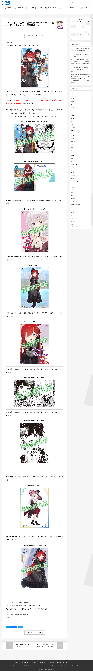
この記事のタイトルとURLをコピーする (34, 35)
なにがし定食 (74, 164)
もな (72, 215)
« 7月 (72, 39)
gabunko (73, 104)
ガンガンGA (86, 7)
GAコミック (75, 7)
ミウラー (73, 138)
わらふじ (73, 218)
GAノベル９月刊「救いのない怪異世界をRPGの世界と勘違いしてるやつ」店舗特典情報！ (80, 69)
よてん (72, 158)
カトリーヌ (73, 187)
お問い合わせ (75, 665)
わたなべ (73, 95)
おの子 (72, 107)
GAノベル (63, 7)
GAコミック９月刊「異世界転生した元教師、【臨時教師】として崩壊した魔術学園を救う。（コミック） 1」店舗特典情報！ (80, 61)
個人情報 (67, 665)
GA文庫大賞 (53, 7)
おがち (72, 118)
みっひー (73, 161)
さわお (72, 150)
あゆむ (72, 121)
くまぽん (73, 189)
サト (72, 195)
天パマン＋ (73, 110)
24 (72, 34)
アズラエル (73, 178)
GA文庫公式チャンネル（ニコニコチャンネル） (52, 665)
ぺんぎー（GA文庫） (75, 132)
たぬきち (73, 201)
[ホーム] (2, 12)
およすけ (73, 155)
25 (75, 34)
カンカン (73, 167)
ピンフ (72, 209)
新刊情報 (8, 7)
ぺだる (72, 135)
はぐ (72, 207)
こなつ (72, 192)
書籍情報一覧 (19, 7)
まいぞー (73, 212)
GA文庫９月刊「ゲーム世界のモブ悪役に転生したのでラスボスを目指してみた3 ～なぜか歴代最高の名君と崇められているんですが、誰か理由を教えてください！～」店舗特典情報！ (80, 78)
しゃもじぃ (73, 169)
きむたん (73, 130)
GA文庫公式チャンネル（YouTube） (31, 665)
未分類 (72, 221)
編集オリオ (73, 113)
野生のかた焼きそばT (75, 226)
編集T (12, 30)
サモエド (73, 101)
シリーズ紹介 (31, 7)
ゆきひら (73, 124)
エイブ (72, 98)
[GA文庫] (6, 3)
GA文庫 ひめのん (74, 172)
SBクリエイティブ (16, 665)
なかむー (73, 144)
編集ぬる (73, 141)
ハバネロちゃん (74, 127)
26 (77, 34)
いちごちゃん (74, 152)
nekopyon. (73, 175)
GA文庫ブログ (42, 7)
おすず (72, 93)
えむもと (73, 184)
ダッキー (73, 198)
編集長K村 (73, 224)
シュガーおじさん (75, 181)
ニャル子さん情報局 (75, 204)
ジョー (72, 147)
